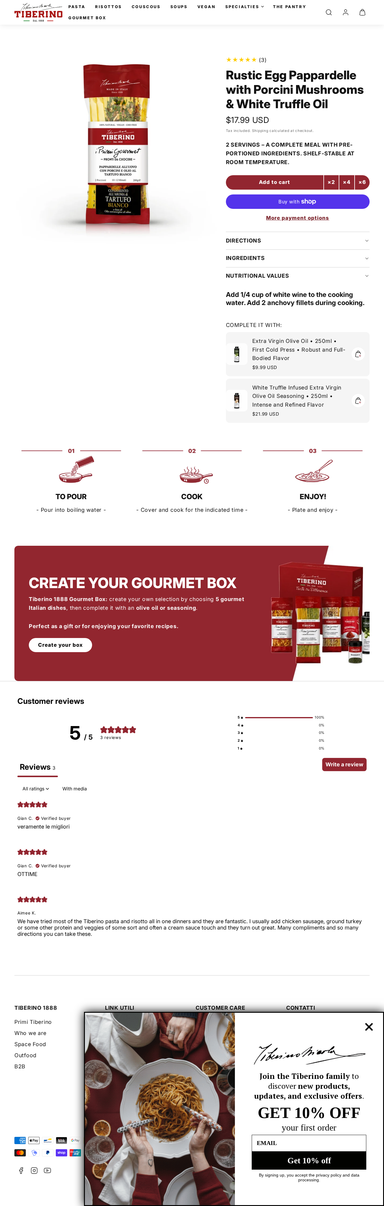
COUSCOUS (146, 6)
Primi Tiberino (33, 1022)
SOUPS (179, 6)
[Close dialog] (369, 1026)
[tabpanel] (192, 864)
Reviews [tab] (38, 766)
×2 (331, 182)
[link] (345, 12)
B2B (20, 1066)
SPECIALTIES (242, 6)
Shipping (260, 131)
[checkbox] (75, 789)
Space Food (30, 1044)
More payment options (297, 218)
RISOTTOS (108, 6)
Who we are (30, 1033)
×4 (347, 182)
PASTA (77, 6)
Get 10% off (309, 1160)
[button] (329, 12)
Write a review (344, 764)
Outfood (25, 1055)
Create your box (60, 645)
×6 (362, 182)
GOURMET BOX (87, 17)
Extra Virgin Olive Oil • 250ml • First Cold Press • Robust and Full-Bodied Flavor (299, 350)
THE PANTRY (289, 6)
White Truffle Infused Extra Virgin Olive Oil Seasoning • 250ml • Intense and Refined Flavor (296, 396)
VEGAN (206, 6)
